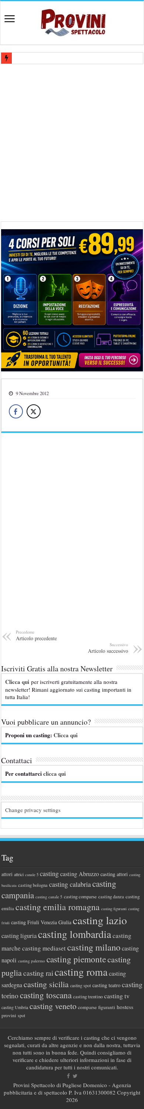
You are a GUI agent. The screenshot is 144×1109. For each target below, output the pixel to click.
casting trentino (88, 996)
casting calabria (70, 884)
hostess (125, 1007)
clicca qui (54, 773)
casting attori (114, 874)
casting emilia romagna (58, 907)
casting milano (93, 947)
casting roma (81, 972)
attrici (19, 874)
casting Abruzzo (79, 874)
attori (7, 874)
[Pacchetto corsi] (72, 299)
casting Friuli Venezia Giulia (41, 922)
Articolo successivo (108, 648)
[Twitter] (75, 1076)
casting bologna (33, 885)
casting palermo (31, 960)
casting (49, 873)
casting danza (111, 896)
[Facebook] (68, 1076)
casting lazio (100, 920)
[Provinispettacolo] (72, 20)
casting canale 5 (48, 896)
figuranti (106, 1007)
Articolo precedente (36, 635)
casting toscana (46, 995)
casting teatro (106, 985)
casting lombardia (74, 934)
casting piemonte (76, 959)
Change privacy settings (33, 810)
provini (8, 1015)
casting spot (80, 985)
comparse (87, 1007)
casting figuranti (114, 908)
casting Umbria (14, 1007)
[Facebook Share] (16, 411)
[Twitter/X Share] (34, 411)
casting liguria (19, 935)
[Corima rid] (72, 536)
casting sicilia (46, 984)
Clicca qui (17, 682)
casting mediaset (44, 948)
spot (21, 1015)
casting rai (38, 973)
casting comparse (80, 896)
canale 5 (31, 874)
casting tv (117, 996)
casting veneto (53, 1006)
